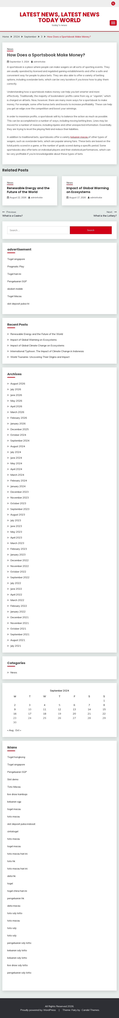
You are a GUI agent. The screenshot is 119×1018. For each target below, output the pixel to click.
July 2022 (15, 583)
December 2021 (19, 617)
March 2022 (17, 600)
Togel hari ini (14, 273)
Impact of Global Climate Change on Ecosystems (37, 345)
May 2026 (16, 400)
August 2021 (17, 640)
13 (74, 709)
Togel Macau (14, 296)
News (10, 49)
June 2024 (16, 457)
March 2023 (17, 543)
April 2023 (16, 537)
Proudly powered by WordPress (38, 1009)
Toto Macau (14, 786)
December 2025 (19, 429)
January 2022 (18, 611)
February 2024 (18, 480)
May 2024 (16, 463)
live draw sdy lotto (17, 965)
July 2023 (15, 520)
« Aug (10, 730)
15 (104, 709)
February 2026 (18, 417)
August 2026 (17, 383)
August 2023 (17, 514)
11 (44, 709)
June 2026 (16, 395)
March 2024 (17, 474)
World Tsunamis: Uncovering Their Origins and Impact (40, 356)
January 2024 (18, 486)
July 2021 (15, 645)
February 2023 (18, 548)
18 (44, 713)
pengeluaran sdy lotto (19, 972)
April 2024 (16, 469)
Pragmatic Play (15, 266)
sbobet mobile (15, 288)
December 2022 (19, 560)
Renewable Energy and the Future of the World (28, 190)
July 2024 (15, 452)
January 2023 (18, 554)
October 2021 (18, 628)
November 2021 (19, 623)
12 (59, 709)
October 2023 (18, 503)
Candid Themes (90, 1009)
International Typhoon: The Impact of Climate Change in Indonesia (47, 351)
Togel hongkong (16, 757)
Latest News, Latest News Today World (59, 17)
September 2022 (19, 577)
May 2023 (16, 531)
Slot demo (12, 779)
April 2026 (16, 406)
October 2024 (18, 434)
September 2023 (19, 509)
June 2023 (16, 526)
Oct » (18, 730)
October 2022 (18, 571)
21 (89, 713)
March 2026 (17, 412)
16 (14, 713)
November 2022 (19, 566)
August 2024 (17, 446)
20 (74, 713)
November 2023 (19, 497)
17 (29, 713)
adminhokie (39, 61)
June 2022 (16, 588)
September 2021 (19, 634)
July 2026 (15, 389)
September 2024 (19, 440)
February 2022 (18, 605)
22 (104, 713)
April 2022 (16, 594)
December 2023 (19, 491)
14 (89, 709)
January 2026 (18, 423)
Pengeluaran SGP (17, 281)
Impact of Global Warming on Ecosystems (87, 190)
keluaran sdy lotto (17, 950)
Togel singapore (16, 259)
